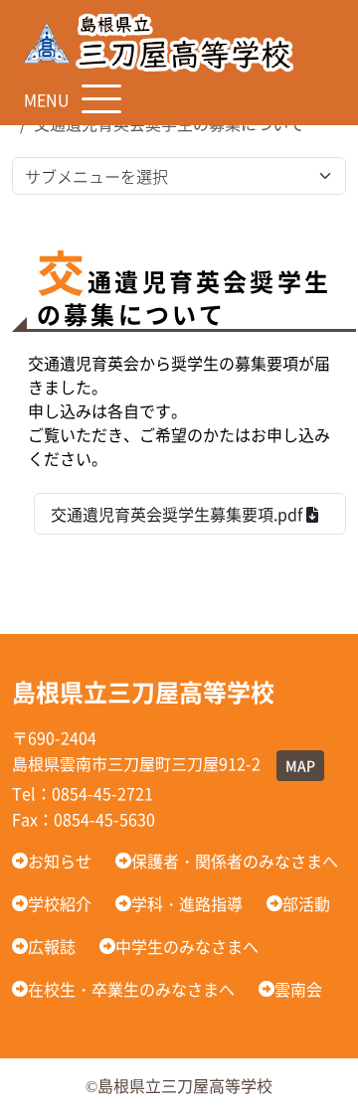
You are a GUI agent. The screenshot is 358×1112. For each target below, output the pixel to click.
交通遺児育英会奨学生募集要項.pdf (178, 514)
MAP (300, 765)
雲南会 (298, 989)
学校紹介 (59, 903)
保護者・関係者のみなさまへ (234, 861)
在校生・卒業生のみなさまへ (131, 989)
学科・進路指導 (187, 903)
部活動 (306, 903)
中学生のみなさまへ (187, 946)
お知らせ (59, 861)
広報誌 (52, 946)
